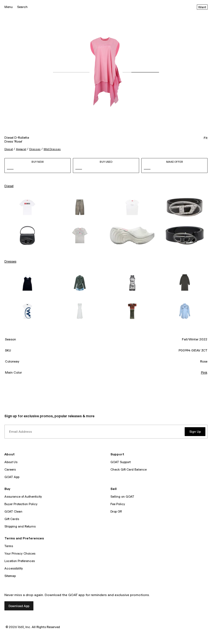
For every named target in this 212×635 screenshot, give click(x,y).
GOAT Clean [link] (13, 511)
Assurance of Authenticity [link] (23, 496)
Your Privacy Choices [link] (19, 553)
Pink (204, 372)
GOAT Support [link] (120, 462)
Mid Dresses (52, 149)
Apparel (21, 149)
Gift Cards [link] (11, 519)
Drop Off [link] (116, 511)
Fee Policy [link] (117, 504)
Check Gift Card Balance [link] (128, 469)
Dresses (35, 149)
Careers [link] (10, 469)
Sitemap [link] (10, 576)
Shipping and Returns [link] (20, 526)
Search (22, 7)
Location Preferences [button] (19, 561)
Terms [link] (8, 546)
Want (202, 7)
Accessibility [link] (13, 568)
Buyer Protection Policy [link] (21, 504)
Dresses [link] (10, 261)
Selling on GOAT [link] (122, 496)
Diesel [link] (9, 186)
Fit (206, 138)
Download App (19, 606)
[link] (27, 207)
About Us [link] (10, 462)
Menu (8, 7)
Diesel (8, 149)
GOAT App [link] (11, 477)
